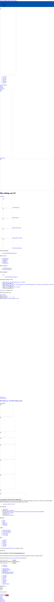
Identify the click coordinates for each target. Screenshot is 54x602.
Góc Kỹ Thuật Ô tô (7, 532)
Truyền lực (5, 525)
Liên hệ (4, 546)
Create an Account (4, 594)
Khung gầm (2, 403)
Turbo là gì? (5, 509)
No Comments (11, 510)
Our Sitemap (5, 535)
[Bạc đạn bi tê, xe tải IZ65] (8, 282)
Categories (2, 196)
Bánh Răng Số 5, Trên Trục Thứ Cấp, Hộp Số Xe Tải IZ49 (41, 284)
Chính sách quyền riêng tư (14, 558)
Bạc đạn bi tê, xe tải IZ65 (19, 282)
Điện (4, 521)
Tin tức (4, 543)
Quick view (2, 397)
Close (1, 587)
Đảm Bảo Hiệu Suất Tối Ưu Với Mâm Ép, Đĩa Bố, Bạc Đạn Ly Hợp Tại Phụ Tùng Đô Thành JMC (23, 511)
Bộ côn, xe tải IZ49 (16, 286)
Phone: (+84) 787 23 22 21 (9, 504)
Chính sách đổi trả (6, 531)
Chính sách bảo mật (7, 530)
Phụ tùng (4, 542)
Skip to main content (12, 0)
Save (7, 595)
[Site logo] (8, 74)
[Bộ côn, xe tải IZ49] (7, 286)
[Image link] (13, 497)
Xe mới (4, 541)
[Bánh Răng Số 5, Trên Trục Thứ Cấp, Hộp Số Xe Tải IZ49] (16, 284)
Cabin (4, 520)
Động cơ (4, 522)
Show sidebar (3, 294)
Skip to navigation (4, 0)
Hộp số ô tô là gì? (6, 514)
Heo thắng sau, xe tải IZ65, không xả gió (11, 400)
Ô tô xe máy (5, 533)
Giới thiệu (5, 544)
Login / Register (6, 583)
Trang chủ (2, 290)
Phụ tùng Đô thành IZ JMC (9, 548)
